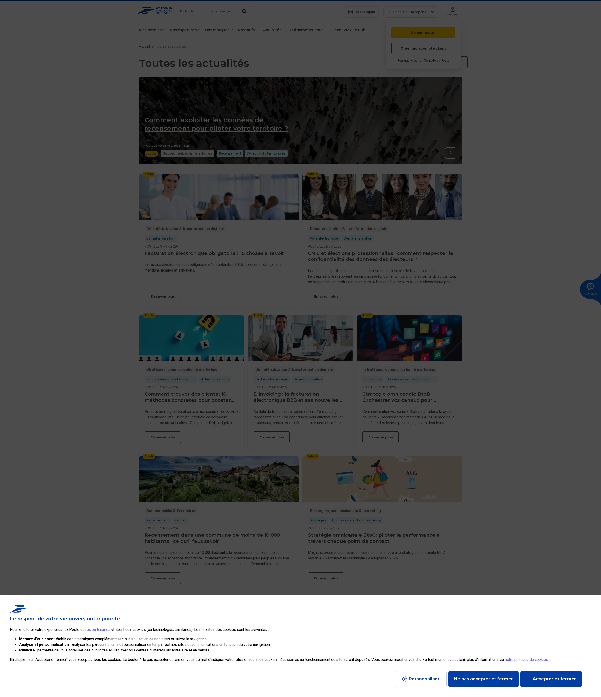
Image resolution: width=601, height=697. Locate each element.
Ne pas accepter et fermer (483, 679)
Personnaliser (424, 679)
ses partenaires (97, 629)
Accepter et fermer (554, 679)
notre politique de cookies (526, 659)
